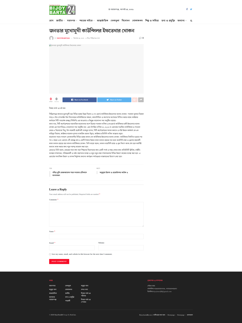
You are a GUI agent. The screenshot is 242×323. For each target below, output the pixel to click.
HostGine (73, 315)
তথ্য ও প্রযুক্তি (168, 20)
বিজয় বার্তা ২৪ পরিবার (86, 294)
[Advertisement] (171, 51)
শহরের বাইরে (86, 20)
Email (52, 243)
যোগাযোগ (190, 315)
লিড (88, 38)
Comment (53, 199)
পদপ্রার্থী (67, 301)
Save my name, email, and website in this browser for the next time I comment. (82, 254)
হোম (51, 20)
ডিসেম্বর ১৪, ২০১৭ (78, 38)
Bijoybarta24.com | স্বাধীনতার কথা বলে (152, 315)
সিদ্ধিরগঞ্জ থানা (95, 38)
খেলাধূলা (115, 20)
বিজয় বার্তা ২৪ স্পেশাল (86, 300)
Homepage (171, 315)
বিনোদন (126, 20)
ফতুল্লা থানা (52, 289)
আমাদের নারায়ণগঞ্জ (52, 298)
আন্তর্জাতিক (102, 20)
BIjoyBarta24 (63, 38)
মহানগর (71, 20)
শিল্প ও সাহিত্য (152, 20)
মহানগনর (52, 286)
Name (52, 231)
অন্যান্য (181, 20)
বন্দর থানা (84, 289)
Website (101, 243)
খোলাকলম (137, 20)
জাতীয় (59, 20)
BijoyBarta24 (59, 315)
